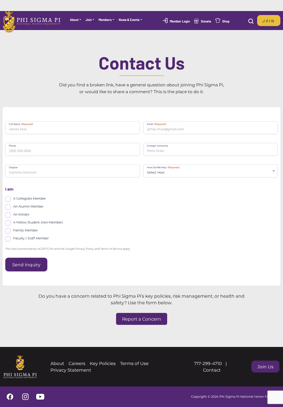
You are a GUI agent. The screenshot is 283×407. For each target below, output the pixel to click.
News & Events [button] (129, 19)
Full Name (21, 124)
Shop (225, 21)
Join (268, 20)
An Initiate (21, 214)
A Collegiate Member (29, 198)
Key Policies (103, 363)
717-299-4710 (208, 363)
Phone (12, 145)
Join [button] (89, 19)
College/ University (157, 145)
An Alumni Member (28, 206)
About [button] (74, 19)
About (57, 363)
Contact (212, 370)
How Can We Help (163, 167)
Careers (77, 363)
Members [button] (105, 19)
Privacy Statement (70, 370)
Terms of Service (111, 248)
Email (156, 124)
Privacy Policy (84, 248)
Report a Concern (141, 319)
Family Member (25, 230)
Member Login (180, 21)
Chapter (13, 167)
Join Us (265, 366)
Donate (206, 21)
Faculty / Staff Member (31, 238)
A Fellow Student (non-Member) (38, 222)
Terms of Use (134, 363)
